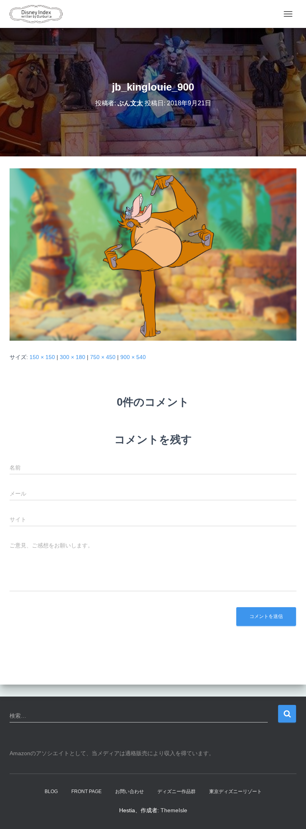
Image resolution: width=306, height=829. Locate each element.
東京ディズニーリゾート (235, 791)
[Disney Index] (39, 14)
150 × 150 (42, 357)
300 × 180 (72, 357)
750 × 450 (103, 357)
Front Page (86, 791)
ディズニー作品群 (176, 791)
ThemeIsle (174, 810)
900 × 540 (133, 357)
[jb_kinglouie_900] (153, 254)
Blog (51, 791)
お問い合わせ (129, 791)
